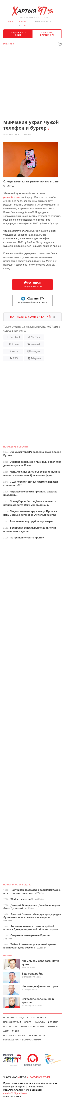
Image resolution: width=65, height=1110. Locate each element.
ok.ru (15, 351)
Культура (40, 1022)
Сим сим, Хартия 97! (47, 33)
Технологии (37, 1026)
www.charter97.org (40, 1076)
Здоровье (53, 1026)
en (30, 25)
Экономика (39, 1018)
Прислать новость (17, 22)
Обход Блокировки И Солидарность (24, 1035)
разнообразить (11, 197)
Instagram (35, 351)
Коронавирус (11, 1040)
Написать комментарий (32, 316)
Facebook (15, 337)
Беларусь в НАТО (31, 1040)
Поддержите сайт (18, 33)
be (20, 25)
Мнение (7, 955)
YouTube (35, 337)
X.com (15, 344)
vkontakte (35, 344)
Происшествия (12, 1022)
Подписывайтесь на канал (32, 300)
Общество (24, 1018)
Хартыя (32, 11)
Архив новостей (42, 22)
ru (25, 25)
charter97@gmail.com (15, 1093)
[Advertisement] (32, 83)
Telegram (36, 358)
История (53, 1022)
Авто (6, 1031)
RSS (15, 358)
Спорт (28, 1022)
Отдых (16, 1031)
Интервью (21, 1026)
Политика (8, 1018)
